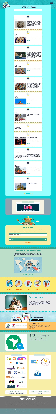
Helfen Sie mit (36, 409)
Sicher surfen (42, 409)
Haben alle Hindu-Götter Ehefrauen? (21, 153)
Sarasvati (16, 97)
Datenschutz (12, 409)
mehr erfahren (31, 328)
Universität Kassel (31, 402)
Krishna (16, 82)
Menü (51, 3)
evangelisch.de (16, 411)
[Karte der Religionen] (28, 265)
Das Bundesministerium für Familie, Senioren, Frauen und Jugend (38, 401)
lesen (29, 26)
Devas (15, 35)
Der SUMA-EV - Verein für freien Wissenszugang (35, 405)
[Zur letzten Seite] (32, 193)
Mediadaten (25, 409)
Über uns (16, 409)
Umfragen (18, 289)
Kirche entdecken (33, 334)
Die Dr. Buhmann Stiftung (32, 403)
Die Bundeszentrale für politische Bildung (20, 403)
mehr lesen (31, 305)
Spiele (9, 289)
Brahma (16, 20)
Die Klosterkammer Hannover (42, 403)
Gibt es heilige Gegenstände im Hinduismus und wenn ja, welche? (26, 137)
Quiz (28, 289)
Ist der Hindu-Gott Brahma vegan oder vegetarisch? (24, 181)
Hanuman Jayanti (17, 166)
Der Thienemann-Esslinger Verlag (25, 404)
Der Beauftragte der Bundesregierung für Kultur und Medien (16, 402)
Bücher (37, 289)
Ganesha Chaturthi (18, 66)
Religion (10, 237)
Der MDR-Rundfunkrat (22, 405)
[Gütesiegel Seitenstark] (34, 362)
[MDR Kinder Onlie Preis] (38, 373)
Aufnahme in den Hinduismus (20, 113)
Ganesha (16, 51)
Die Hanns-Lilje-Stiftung (39, 402)
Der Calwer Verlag (15, 404)
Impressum (7, 409)
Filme (46, 289)
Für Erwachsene (30, 409)
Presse (20, 409)
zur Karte (28, 275)
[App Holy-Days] (28, 316)
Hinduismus (28, 16)
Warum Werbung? (28, 201)
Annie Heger (40, 393)
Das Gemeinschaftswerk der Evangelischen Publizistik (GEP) (15, 401)
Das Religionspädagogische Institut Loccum (39, 404)
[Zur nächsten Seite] (30, 193)
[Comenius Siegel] (45, 362)
